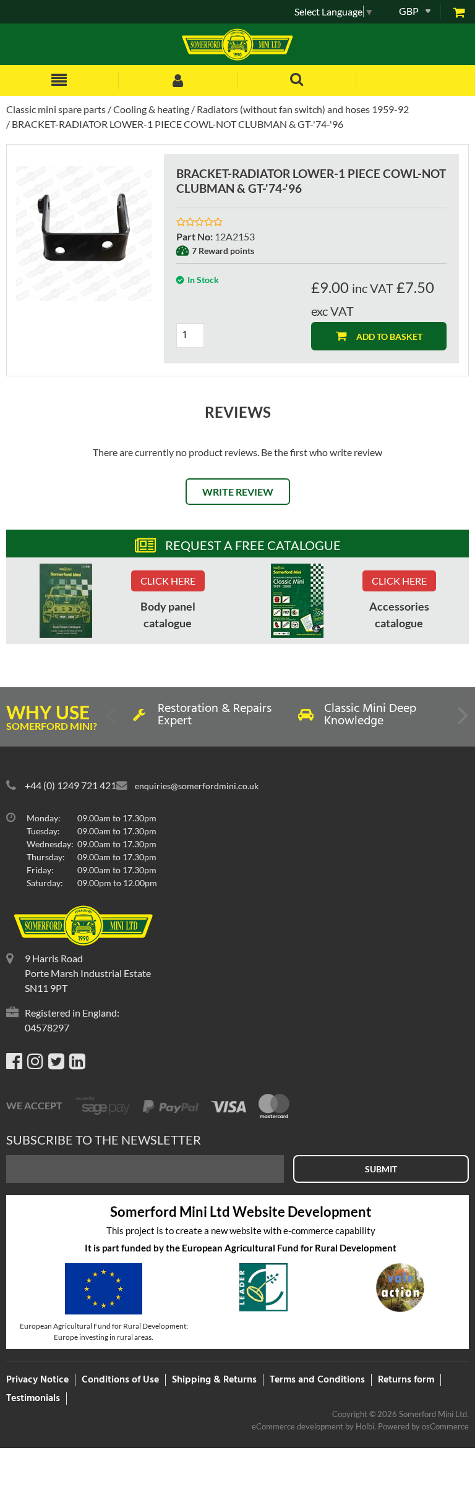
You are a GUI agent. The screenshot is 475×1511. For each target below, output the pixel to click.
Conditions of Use (120, 1380)
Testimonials (33, 1398)
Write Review (237, 491)
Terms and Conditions (317, 1380)
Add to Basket (388, 336)
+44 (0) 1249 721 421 (70, 785)
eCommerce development (297, 1426)
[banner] (66, 601)
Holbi (365, 1426)
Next (462, 720)
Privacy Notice (37, 1380)
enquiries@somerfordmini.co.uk (197, 786)
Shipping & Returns (214, 1380)
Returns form (406, 1380)
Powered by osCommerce (423, 1426)
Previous (112, 720)
